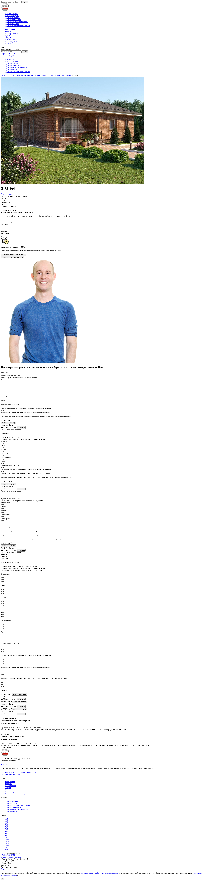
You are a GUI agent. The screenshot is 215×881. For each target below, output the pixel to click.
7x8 (6, 825)
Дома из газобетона (12, 18)
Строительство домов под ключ (17, 794)
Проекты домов (11, 792)
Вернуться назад (7, 747)
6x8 (6, 821)
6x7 (6, 819)
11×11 (7, 841)
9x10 (7, 847)
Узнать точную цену (8, 423)
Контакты (9, 44)
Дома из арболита (12, 24)
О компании (10, 29)
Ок (3, 879)
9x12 (7, 843)
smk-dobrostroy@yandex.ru (11, 56)
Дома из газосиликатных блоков (17, 26)
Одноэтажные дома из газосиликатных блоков (53, 75)
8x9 (6, 833)
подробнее (21, 427)
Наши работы (11, 34)
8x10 (7, 835)
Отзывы (8, 32)
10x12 (7, 845)
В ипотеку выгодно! (13, 42)
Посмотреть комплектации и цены (13, 255)
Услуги (8, 38)
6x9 (6, 823)
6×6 (6, 849)
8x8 (6, 831)
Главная (4, 75)
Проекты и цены (11, 14)
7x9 (6, 827)
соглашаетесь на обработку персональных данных (100, 873)
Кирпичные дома (12, 16)
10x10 (7, 839)
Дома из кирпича (11, 801)
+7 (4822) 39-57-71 (8, 54)
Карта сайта (5, 764)
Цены (7, 36)
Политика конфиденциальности (13, 774)
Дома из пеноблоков (13, 20)
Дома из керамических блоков (16, 22)
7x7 (6, 829)
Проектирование (11, 40)
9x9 (6, 837)
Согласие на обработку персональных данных (18, 772)
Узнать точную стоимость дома (12, 257)
